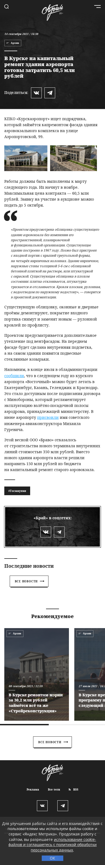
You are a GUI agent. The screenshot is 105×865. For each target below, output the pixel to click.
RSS (75, 789)
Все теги (54, 789)
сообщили (14, 375)
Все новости (26, 581)
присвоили (48, 417)
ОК (52, 858)
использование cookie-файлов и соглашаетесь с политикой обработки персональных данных (52, 845)
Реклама (33, 789)
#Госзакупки (17, 491)
